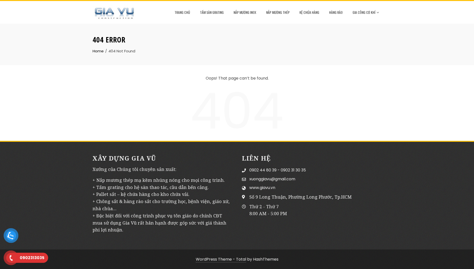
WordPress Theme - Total (221, 259)
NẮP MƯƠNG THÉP (278, 12)
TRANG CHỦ (182, 12)
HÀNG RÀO (336, 12)
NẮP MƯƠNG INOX (245, 12)
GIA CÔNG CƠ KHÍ (364, 12)
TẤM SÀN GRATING (212, 12)
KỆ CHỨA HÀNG (309, 12)
